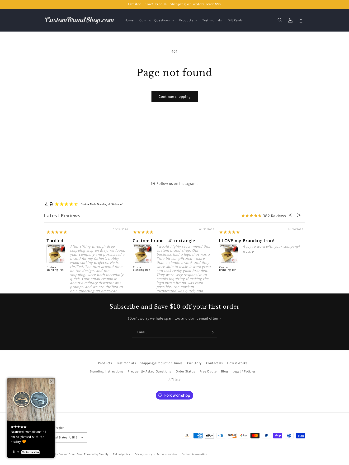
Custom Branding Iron (53, 268)
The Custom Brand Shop (69, 454)
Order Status (185, 371)
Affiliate (174, 379)
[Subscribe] (212, 332)
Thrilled (53, 240)
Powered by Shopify (96, 454)
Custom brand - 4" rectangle (162, 240)
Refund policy (121, 454)
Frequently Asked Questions (149, 371)
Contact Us (214, 363)
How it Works (237, 363)
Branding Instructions (106, 371)
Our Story (194, 363)
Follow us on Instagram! (177, 183)
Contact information (194, 454)
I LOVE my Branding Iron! (244, 240)
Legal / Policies (244, 371)
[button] (156, 20)
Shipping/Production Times (161, 363)
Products (105, 363)
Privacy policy (143, 454)
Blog (224, 371)
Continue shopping (175, 96)
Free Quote (208, 371)
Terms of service (167, 454)
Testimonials (126, 363)
